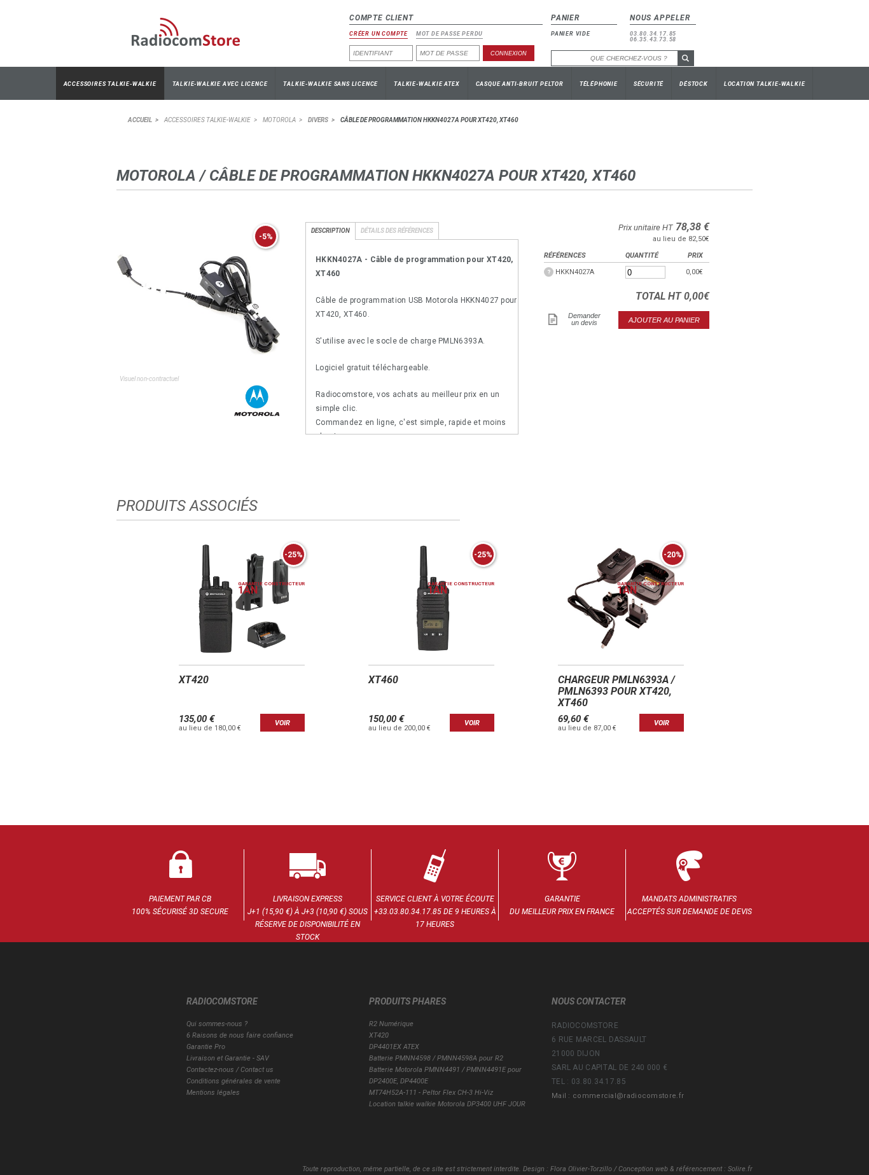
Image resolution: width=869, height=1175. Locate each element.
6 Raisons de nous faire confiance (239, 1035)
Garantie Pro (205, 1047)
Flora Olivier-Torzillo (581, 1169)
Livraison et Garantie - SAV (227, 1058)
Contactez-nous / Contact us (230, 1070)
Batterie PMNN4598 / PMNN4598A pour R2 (436, 1058)
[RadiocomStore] (195, 37)
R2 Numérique (391, 1024)
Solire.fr (740, 1169)
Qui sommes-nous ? (216, 1024)
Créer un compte (378, 34)
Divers (318, 119)
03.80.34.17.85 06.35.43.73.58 (653, 37)
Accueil (140, 119)
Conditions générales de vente (233, 1081)
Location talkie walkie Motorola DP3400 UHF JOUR (447, 1104)
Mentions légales (213, 1092)
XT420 (379, 1035)
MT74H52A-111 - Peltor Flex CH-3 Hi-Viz (431, 1092)
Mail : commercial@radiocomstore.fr (618, 1096)
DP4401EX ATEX (394, 1047)
